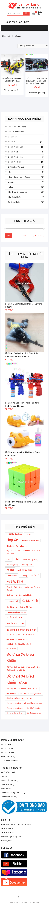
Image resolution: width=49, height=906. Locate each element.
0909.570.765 (8, 832)
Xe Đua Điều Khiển (24, 595)
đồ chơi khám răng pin (15, 708)
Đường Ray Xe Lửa (16, 167)
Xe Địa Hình (30, 601)
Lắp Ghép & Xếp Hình (9, 761)
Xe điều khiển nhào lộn (16, 612)
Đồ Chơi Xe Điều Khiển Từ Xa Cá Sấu (22, 689)
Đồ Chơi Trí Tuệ (14, 162)
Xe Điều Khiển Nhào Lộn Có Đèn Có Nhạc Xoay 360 (24, 588)
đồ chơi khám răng (14, 703)
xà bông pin (15, 623)
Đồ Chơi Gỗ (13, 152)
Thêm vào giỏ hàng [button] (12, 90)
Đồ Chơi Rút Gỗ (11, 648)
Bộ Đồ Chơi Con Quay (14, 534)
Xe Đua (10, 595)
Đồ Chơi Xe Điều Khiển (20, 657)
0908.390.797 (8, 828)
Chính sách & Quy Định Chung (13, 792)
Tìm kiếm (26, 14)
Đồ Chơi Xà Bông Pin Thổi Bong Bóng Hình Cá (24, 694)
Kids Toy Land (27, 4)
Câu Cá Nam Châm (16, 132)
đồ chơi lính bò (34, 708)
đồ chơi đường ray (34, 713)
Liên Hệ (4, 776)
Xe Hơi (10, 569)
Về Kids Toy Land (8, 772)
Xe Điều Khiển (14, 202)
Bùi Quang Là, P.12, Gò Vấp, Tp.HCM (16, 824)
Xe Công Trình (27, 565)
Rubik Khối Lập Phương (30, 560)
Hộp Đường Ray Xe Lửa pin (17, 546)
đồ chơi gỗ (30, 698)
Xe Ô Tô (34, 575)
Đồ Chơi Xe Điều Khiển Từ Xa (20, 679)
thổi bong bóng (12, 565)
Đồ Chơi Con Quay (13, 635)
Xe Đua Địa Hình (12, 601)
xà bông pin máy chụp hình (21, 629)
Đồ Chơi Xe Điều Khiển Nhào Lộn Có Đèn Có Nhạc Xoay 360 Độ (24, 668)
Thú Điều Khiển (14, 197)
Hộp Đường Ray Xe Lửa (30, 540)
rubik (17, 559)
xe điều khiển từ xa (14, 617)
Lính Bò (11, 182)
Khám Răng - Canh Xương (19, 177)
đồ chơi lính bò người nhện (15, 713)
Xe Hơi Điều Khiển (25, 570)
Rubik (10, 187)
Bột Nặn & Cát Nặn (8, 756)
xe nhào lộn (12, 575)
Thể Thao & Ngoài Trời (17, 192)
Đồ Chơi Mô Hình (15, 157)
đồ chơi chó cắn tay (15, 698)
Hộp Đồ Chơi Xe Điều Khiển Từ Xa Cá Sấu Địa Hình (24, 552)
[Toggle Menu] (45, 28)
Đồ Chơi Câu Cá (28, 635)
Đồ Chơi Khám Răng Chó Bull (17, 639)
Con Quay (12, 137)
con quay (29, 534)
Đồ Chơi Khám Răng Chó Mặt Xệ (19, 644)
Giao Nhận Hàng (7, 784)
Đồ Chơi (11, 142)
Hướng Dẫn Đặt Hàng (9, 780)
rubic (8, 560)
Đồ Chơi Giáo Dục (15, 147)
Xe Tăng (24, 576)
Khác (10, 172)
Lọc (8, 235)
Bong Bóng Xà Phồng (17, 127)
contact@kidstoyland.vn (13, 836)
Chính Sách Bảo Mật (9, 797)
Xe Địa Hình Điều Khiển (19, 607)
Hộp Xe (12, 540)
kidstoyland (7, 840)
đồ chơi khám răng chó (33, 703)
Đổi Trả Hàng (6, 788)
